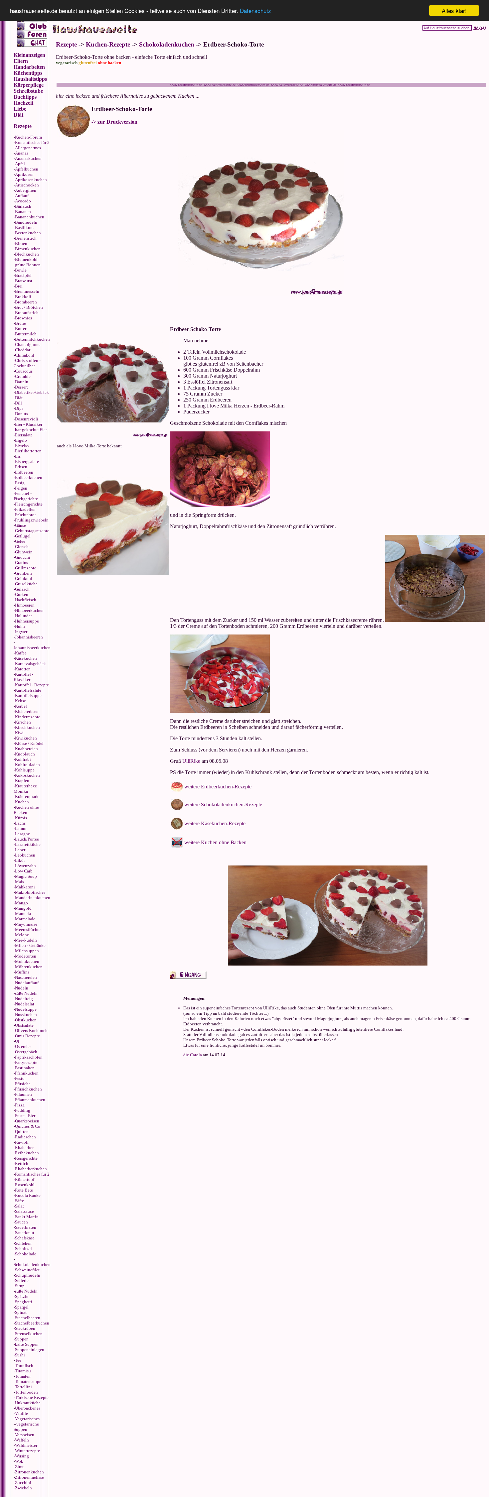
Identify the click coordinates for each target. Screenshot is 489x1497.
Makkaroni (25, 886)
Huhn (20, 626)
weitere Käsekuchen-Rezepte (214, 823)
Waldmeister (26, 1445)
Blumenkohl (26, 259)
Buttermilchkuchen (32, 339)
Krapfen (22, 780)
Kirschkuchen (27, 727)
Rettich (21, 1163)
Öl (17, 1041)
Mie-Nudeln (26, 940)
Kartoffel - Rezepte (32, 684)
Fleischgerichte (29, 504)
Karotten (23, 668)
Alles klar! (454, 10)
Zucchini (23, 1482)
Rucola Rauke (28, 1195)
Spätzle (21, 1296)
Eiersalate (24, 434)
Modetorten (25, 956)
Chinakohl (24, 355)
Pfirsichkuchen (28, 1089)
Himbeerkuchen (29, 610)
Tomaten (23, 1376)
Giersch (22, 546)
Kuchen (22, 801)
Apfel (20, 163)
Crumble (23, 376)
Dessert (21, 387)
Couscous (24, 371)
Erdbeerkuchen (28, 477)
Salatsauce (24, 1211)
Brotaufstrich (27, 312)
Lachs (20, 823)
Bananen (23, 211)
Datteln (21, 381)
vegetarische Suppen (26, 1427)
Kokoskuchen (27, 775)
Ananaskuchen (28, 158)
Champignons (27, 344)
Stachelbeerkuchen (32, 1323)
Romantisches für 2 (32, 142)
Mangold (23, 908)
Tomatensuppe (28, 1381)
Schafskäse (25, 1237)
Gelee (20, 541)
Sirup (20, 1285)
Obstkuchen (26, 1019)
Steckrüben (25, 1328)
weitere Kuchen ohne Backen (215, 842)
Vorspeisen (24, 1434)
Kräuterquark (27, 796)
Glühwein (24, 551)
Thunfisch (24, 1365)
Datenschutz (255, 11)
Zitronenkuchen (29, 1471)
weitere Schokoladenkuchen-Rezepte (223, 804)
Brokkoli (23, 296)
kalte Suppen (27, 1344)
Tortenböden (26, 1392)
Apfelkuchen (26, 169)
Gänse (20, 525)
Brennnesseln (27, 291)
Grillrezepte (25, 567)
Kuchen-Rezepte (108, 44)
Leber (20, 849)
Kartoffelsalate (28, 690)
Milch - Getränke (30, 945)
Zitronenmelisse (29, 1477)
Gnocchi (22, 557)
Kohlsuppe (25, 769)
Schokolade (25, 1253)
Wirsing (22, 1455)
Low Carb (24, 870)
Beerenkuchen (28, 232)
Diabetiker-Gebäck (32, 392)
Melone (22, 934)
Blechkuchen (27, 254)
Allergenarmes (28, 147)
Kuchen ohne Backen (26, 810)
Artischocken (27, 184)
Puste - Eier (25, 1115)
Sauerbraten (25, 1227)
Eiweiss (22, 445)
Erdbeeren (24, 472)
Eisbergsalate (27, 461)
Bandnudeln (26, 222)
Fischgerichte (26, 498)
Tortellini (23, 1386)
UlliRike (191, 761)
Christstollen (26, 360)
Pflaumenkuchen (30, 1099)
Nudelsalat (24, 1003)
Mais (19, 881)
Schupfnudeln (27, 1275)
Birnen (21, 243)
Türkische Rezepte (32, 1397)
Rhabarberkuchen (31, 1168)
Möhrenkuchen (29, 966)
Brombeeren (26, 301)
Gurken (21, 594)
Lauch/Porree (27, 839)
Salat (19, 1206)
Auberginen (25, 190)
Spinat (21, 1312)
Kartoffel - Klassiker (23, 677)
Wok (19, 1461)
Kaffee (21, 652)
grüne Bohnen (28, 264)
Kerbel (21, 706)
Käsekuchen (26, 658)
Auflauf (22, 195)
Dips (19, 408)
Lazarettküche (28, 844)
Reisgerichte (26, 1158)
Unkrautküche (28, 1402)
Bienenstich (26, 238)
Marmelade (25, 918)
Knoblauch (25, 753)
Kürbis (21, 817)
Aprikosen (24, 174)
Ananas (21, 153)
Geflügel (23, 535)
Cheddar (22, 349)
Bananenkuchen (29, 216)
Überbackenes (27, 1408)
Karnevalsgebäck (30, 663)
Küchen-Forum (28, 137)
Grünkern (23, 573)
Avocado (23, 200)
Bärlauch (23, 206)
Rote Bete (24, 1190)
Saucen (21, 1221)
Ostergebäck (26, 1051)
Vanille (21, 1413)
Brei (19, 286)
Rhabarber (24, 1147)
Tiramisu (23, 1370)
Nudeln (21, 987)
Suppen (22, 1338)
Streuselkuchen (29, 1333)
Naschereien (26, 977)
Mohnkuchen (27, 961)
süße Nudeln (26, 993)
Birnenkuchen (28, 248)
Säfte (19, 1200)
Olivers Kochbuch (31, 1030)
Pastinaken (25, 1067)
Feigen (21, 488)
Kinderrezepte (27, 716)
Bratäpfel (23, 275)
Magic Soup (26, 876)
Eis (18, 456)
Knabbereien (26, 748)
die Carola (192, 1054)
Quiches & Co (27, 1126)
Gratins (21, 562)
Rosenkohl (25, 1184)
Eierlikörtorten (28, 450)
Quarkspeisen (27, 1120)
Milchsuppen (27, 950)
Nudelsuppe (26, 1009)
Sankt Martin (27, 1216)
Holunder (23, 615)
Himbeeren (25, 605)
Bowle (21, 270)
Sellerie (22, 1280)
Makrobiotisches (30, 892)
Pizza (20, 1104)
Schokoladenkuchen (32, 1264)
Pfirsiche (23, 1083)
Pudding (22, 1110)
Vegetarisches (27, 1418)
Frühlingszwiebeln (32, 520)
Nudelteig (24, 998)
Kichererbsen (27, 711)
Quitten (22, 1131)
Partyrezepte (26, 1062)
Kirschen (23, 722)
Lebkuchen (25, 855)
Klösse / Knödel (29, 743)
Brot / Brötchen (29, 307)
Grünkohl (23, 578)
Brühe (20, 323)
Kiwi (19, 732)
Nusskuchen (26, 1014)
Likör (20, 860)
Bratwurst (23, 280)
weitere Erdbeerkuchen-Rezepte (217, 786)
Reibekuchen (27, 1152)
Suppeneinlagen (29, 1349)
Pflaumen (23, 1094)
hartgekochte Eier (31, 429)
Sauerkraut (24, 1232)
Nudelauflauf (27, 982)
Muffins (22, 972)
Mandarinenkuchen (32, 897)
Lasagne (22, 833)
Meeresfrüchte (28, 929)
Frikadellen (25, 509)
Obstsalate (24, 1025)
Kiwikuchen (26, 738)
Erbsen (21, 466)
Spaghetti (23, 1301)
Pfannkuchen (27, 1073)
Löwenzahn (25, 865)
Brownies (23, 317)
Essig (20, 482)
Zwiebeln (23, 1487)
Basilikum (24, 227)
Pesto (20, 1078)
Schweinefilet (27, 1269)
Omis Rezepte (27, 1035)
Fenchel (22, 493)
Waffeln (22, 1440)
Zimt (19, 1466)
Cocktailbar (24, 365)
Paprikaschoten (29, 1057)
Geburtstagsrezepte (32, 530)
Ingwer (21, 631)
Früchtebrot (25, 514)
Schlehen (23, 1243)
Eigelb (21, 440)
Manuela (23, 913)
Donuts (21, 413)
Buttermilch (26, 333)
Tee (18, 1360)
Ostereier (23, 1046)
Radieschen (25, 1136)
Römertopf (24, 1179)
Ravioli (22, 1142)
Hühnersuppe (27, 621)
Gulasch (22, 589)
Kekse (20, 700)
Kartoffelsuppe (28, 695)
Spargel (22, 1307)
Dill (18, 403)
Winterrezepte (27, 1450)
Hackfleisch (25, 599)
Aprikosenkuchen (31, 179)
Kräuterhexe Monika (25, 788)
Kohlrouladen (27, 764)
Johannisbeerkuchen (32, 647)
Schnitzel (23, 1248)
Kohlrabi (23, 759)
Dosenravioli (26, 418)
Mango (21, 902)
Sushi (20, 1354)
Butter (20, 328)
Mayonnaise (26, 924)
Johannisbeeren (29, 636)
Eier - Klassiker (28, 424)
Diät (19, 397)
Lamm (20, 828)
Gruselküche (26, 583)
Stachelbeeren (27, 1317)
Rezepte (66, 44)
